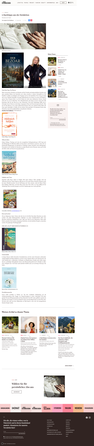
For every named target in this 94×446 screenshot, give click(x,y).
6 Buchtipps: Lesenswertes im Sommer (62, 82)
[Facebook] (29, 20)
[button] (2, 443)
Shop (63, 2)
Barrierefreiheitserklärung (54, 434)
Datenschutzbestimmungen (55, 124)
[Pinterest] (31, 20)
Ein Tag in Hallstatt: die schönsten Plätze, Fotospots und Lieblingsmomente (63, 94)
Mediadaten (50, 422)
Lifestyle (20, 2)
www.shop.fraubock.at (16, 210)
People (26, 2)
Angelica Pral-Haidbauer (7, 110)
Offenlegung (50, 424)
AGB (48, 428)
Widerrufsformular (52, 430)
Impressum (49, 426)
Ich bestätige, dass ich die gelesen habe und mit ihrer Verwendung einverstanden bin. (58, 124)
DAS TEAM (49, 420)
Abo (57, 2)
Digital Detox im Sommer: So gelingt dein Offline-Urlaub (62, 72)
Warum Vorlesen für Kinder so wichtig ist (62, 61)
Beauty (43, 2)
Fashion (37, 2)
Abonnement (17, 391)
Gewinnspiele (51, 2)
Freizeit (31, 2)
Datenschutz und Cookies (54, 432)
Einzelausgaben (70, 430)
